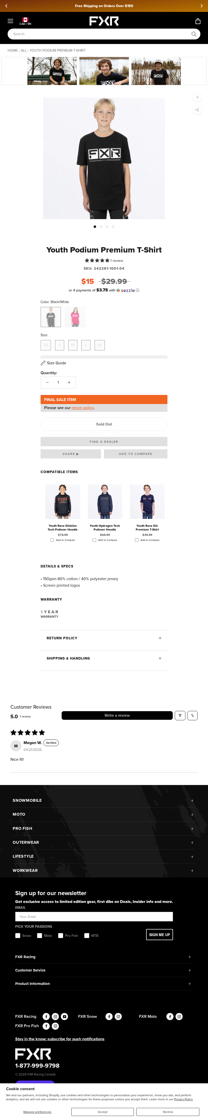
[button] (97, 260)
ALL (24, 50)
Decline (168, 1112)
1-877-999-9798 (37, 1065)
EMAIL (20, 907)
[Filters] (180, 715)
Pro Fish (22, 828)
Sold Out (104, 424)
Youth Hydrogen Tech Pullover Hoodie (105, 527)
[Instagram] (55, 1016)
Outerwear (26, 842)
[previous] (7, 6)
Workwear (25, 870)
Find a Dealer (104, 441)
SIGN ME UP (159, 934)
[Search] (194, 34)
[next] (201, 6)
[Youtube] (64, 1016)
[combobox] (101, 34)
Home (13, 50)
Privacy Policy (183, 1099)
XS (45, 345)
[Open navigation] (10, 21)
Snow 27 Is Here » (104, 6)
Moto (19, 814)
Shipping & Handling (68, 658)
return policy (83, 408)
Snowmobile (27, 800)
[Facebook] (46, 1016)
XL (99, 345)
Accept (103, 1112)
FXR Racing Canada (41, 1074)
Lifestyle (23, 856)
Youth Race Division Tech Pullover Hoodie (63, 527)
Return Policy (62, 638)
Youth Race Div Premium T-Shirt (147, 527)
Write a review (117, 715)
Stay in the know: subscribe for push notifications (60, 1039)
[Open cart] (198, 21)
